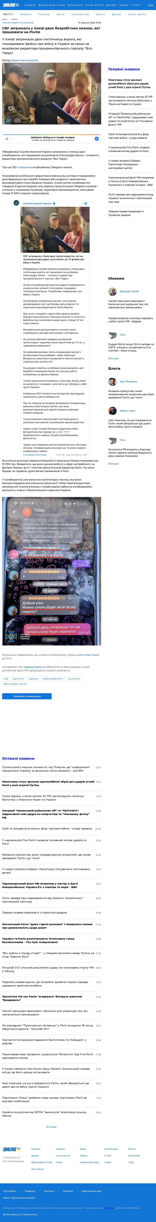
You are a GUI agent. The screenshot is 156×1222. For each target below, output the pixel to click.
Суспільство (74, 679)
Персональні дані (91, 1191)
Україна (14, 19)
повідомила (25, 167)
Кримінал (33, 679)
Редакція (30, 1191)
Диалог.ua (109, 1208)
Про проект (9, 1191)
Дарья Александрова (24, 60)
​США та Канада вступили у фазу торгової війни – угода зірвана (47, 828)
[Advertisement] (51, 726)
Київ (6, 679)
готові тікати (91, 655)
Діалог (5, 19)
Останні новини (18, 758)
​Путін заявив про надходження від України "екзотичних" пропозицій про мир (130, 198)
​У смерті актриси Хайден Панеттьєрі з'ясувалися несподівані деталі (124, 164)
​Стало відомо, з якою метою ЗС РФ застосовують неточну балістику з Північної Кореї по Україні (130, 100)
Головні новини (124, 69)
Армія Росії (18, 679)
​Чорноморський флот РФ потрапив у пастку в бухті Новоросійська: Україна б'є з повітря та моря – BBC (131, 181)
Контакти (49, 1191)
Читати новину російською (18, 23)
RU (11, 14)
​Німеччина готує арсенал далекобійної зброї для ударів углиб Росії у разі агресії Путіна (129, 84)
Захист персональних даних (19, 1197)
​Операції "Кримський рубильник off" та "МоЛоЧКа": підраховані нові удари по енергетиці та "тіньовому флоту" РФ (130, 119)
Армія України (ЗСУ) (53, 679)
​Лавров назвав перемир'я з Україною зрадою (34, 912)
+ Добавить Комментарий (27, 696)
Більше (51, 1126)
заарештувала (32, 667)
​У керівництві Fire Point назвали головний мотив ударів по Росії (129, 149)
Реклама (68, 1191)
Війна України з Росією (15, 684)
